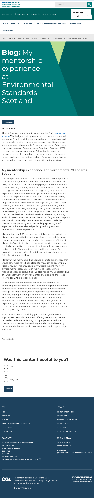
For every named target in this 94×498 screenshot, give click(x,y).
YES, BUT (14, 380)
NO (11, 373)
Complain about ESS (65, 412)
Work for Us (78, 14)
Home (5, 24)
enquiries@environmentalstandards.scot (20, 459)
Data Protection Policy (67, 420)
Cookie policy (62, 424)
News (12, 38)
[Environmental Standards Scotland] (82, 479)
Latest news (75, 24)
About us (15, 24)
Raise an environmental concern (51, 24)
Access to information (66, 431)
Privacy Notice (63, 416)
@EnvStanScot (63, 445)
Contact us (8, 31)
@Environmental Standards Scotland (73, 453)
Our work (28, 24)
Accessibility (62, 427)
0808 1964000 (10, 456)
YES (11, 367)
